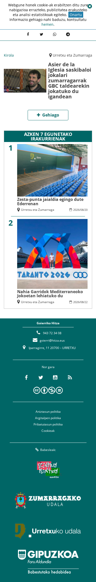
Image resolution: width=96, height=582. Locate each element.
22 (86, 302)
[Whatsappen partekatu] (54, 34)
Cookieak (48, 431)
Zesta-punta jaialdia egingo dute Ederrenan (50, 201)
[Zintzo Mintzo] (48, 470)
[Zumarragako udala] (48, 500)
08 (81, 210)
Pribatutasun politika (48, 424)
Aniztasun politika (48, 411)
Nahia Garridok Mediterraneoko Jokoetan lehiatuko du (50, 294)
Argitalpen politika (48, 418)
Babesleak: (48, 450)
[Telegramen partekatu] (67, 34)
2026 (76, 210)
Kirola (9, 55)
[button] (89, 6)
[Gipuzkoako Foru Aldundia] (48, 561)
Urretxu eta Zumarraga (72, 55)
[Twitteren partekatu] (41, 34)
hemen (47, 24)
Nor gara (48, 367)
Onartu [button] (76, 14)
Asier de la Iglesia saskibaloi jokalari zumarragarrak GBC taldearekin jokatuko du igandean (69, 80)
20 (86, 210)
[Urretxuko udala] (48, 531)
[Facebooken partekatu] (27, 34)
